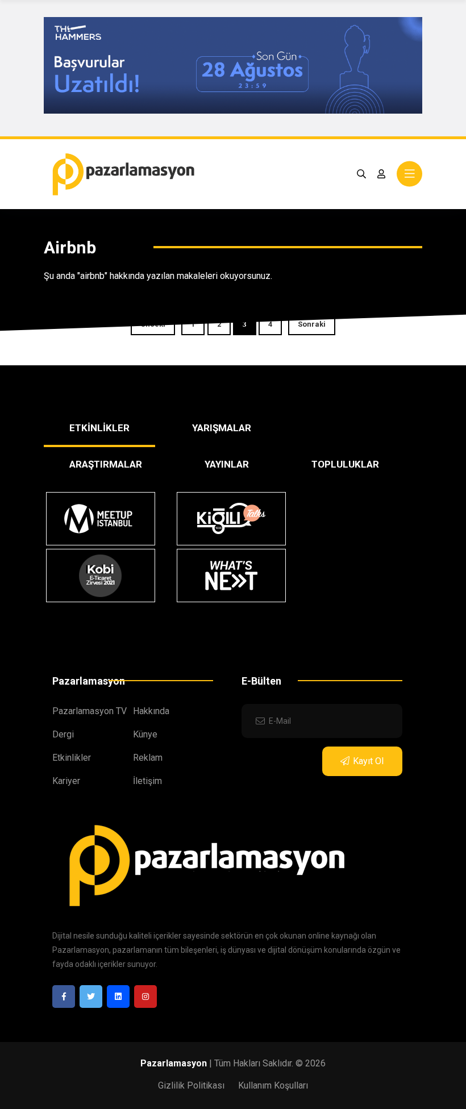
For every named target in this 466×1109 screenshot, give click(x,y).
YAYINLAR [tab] (227, 464)
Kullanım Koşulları (273, 1085)
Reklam (148, 757)
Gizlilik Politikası (191, 1085)
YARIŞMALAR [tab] (221, 427)
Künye (145, 734)
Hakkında (151, 711)
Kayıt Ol (368, 761)
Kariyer (66, 781)
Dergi (63, 734)
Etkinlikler (71, 757)
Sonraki (312, 324)
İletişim (147, 781)
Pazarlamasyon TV (89, 711)
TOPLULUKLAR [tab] (345, 464)
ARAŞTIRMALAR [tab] (105, 464)
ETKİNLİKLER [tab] (99, 427)
